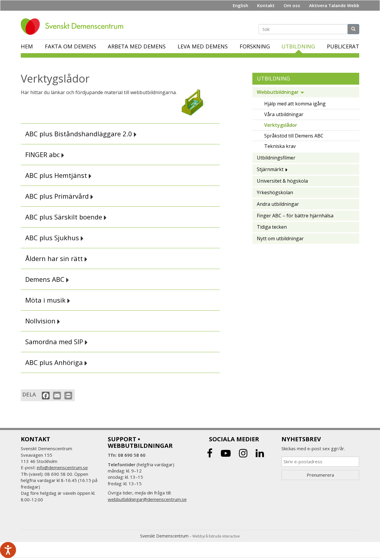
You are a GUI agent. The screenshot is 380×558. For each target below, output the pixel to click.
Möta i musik (46, 300)
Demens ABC (45, 279)
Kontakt (266, 5)
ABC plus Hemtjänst (57, 175)
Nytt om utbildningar (280, 238)
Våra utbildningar (283, 114)
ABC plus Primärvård (58, 196)
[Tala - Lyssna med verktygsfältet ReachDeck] (8, 550)
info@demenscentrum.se (62, 467)
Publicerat (343, 46)
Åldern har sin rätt (55, 258)
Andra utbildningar (278, 204)
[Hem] (74, 26)
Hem (27, 46)
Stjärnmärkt (270, 169)
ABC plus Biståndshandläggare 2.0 (79, 133)
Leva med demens (203, 46)
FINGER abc (43, 154)
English (240, 5)
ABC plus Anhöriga (55, 362)
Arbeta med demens (137, 46)
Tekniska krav (280, 146)
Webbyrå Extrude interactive (216, 536)
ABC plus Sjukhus (53, 237)
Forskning (255, 46)
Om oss (292, 5)
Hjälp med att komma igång (295, 103)
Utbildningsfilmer (276, 157)
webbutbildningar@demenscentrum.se (147, 499)
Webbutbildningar (278, 92)
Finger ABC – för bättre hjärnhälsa (295, 215)
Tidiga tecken (272, 227)
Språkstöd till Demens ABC (294, 135)
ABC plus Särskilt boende (64, 217)
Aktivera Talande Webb (334, 5)
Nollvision (41, 321)
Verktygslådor (280, 125)
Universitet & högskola (282, 181)
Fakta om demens (70, 46)
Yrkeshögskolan (275, 192)
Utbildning (298, 46)
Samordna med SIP (55, 341)
